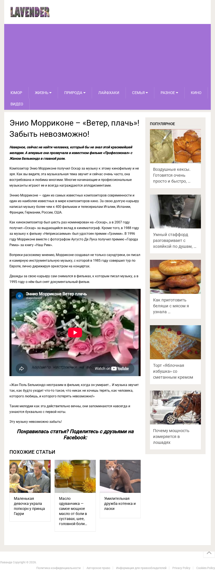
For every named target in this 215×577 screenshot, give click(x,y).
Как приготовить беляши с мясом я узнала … (171, 305)
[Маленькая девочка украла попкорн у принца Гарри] (30, 476)
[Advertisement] (107, 55)
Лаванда (6, 562)
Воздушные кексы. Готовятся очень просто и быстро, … (171, 175)
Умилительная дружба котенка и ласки (120, 503)
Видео (16, 104)
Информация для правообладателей (141, 568)
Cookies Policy (205, 568)
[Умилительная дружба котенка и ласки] (120, 476)
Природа (73, 92)
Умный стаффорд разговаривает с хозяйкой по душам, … (174, 240)
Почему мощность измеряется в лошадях (171, 436)
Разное (168, 92)
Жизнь (41, 92)
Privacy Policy (181, 568)
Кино (196, 92)
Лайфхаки (108, 92)
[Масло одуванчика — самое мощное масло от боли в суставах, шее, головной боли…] (75, 476)
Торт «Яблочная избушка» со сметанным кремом (173, 371)
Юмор (16, 92)
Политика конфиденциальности (58, 568)
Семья (138, 92)
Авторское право (98, 568)
